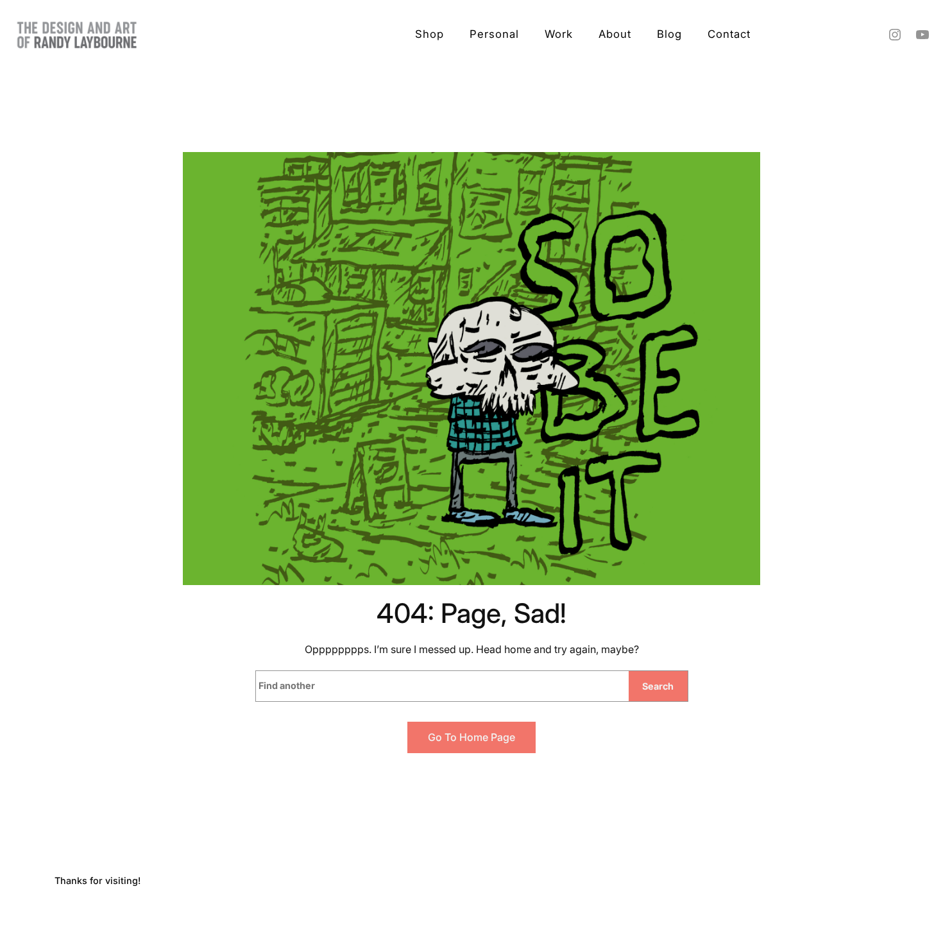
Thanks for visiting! (97, 880)
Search (658, 686)
